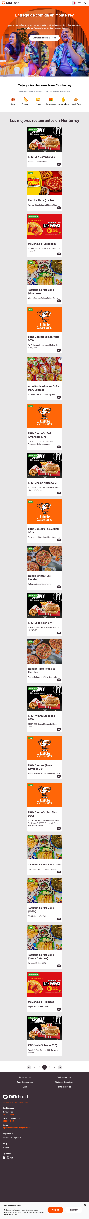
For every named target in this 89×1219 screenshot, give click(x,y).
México (21, 1103)
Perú (26, 1103)
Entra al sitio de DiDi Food (44, 38)
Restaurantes (25, 1077)
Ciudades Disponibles (64, 1082)
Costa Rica (13, 1103)
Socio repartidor (64, 1077)
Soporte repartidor (25, 1082)
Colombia (6, 1103)
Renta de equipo (64, 1087)
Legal (25, 1087)
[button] (44, 38)
